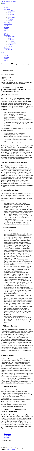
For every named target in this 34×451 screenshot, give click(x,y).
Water (9, 12)
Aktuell (6, 27)
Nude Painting (12, 17)
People (10, 20)
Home (6, 7)
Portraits (10, 19)
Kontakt (6, 30)
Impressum (7, 434)
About (6, 25)
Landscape (11, 16)
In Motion (11, 14)
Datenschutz (7, 435)
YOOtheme (11, 449)
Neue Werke (11, 11)
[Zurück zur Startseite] (3, 3)
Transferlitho (8, 24)
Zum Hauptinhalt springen (8, 1)
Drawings (7, 22)
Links (6, 28)
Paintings (7, 9)
